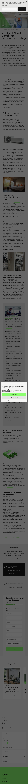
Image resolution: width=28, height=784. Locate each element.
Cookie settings (6, 400)
